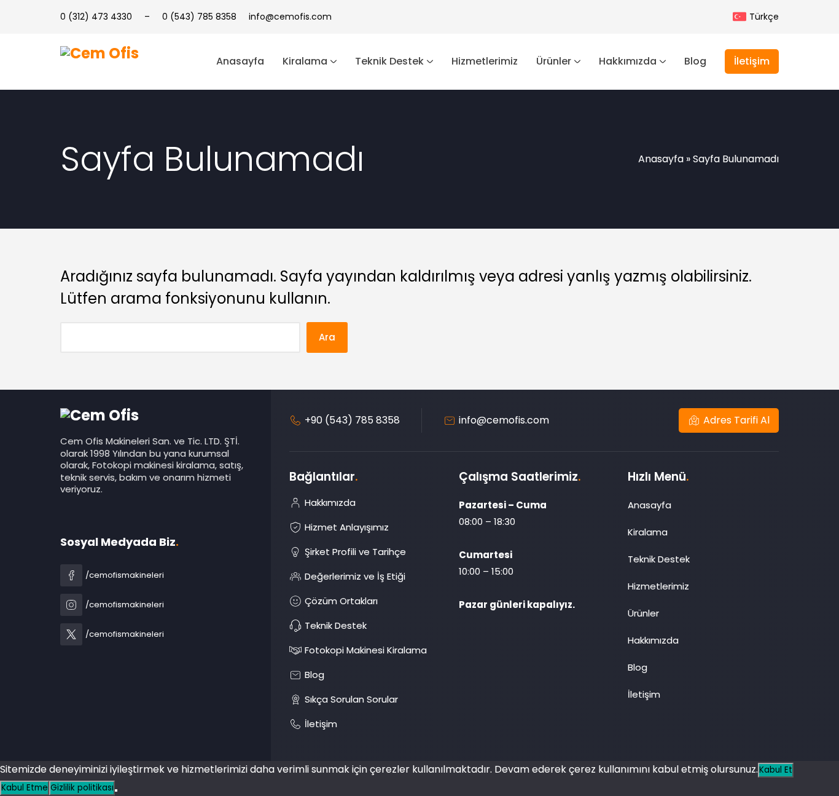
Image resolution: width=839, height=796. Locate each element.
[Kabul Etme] (116, 790)
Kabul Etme (24, 788)
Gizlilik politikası (82, 788)
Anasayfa (661, 159)
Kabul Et (775, 770)
